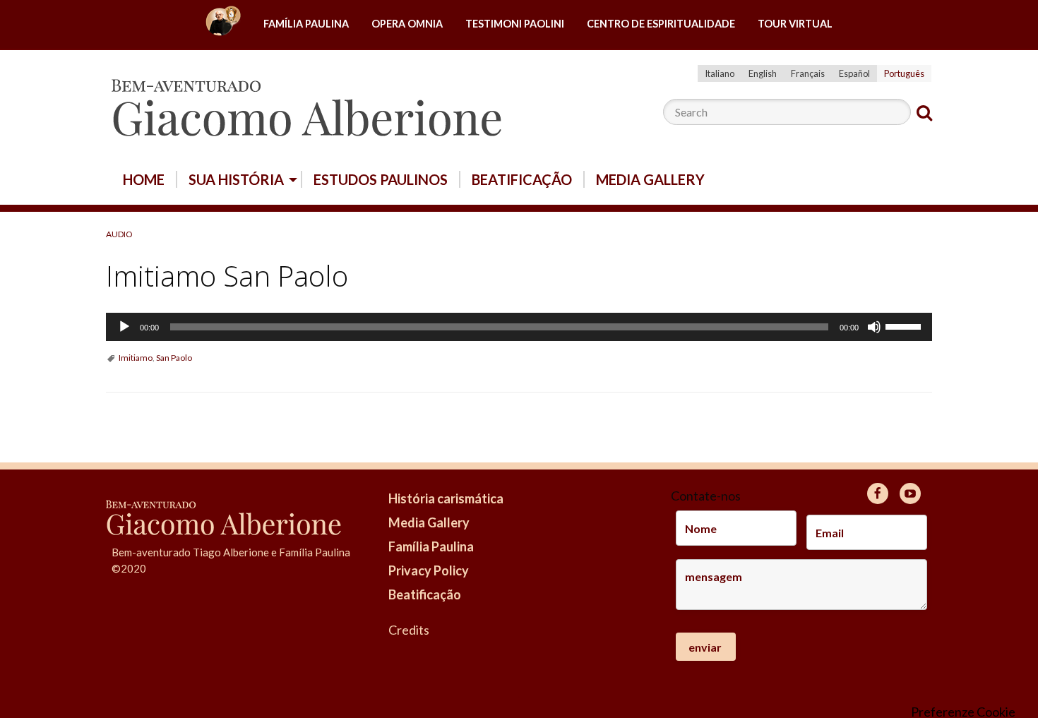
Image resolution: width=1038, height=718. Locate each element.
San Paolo (174, 357)
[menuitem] (223, 24)
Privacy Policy (428, 570)
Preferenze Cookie (963, 711)
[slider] (905, 325)
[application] (519, 327)
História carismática (445, 498)
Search (924, 113)
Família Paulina (306, 24)
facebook (877, 493)
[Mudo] (874, 327)
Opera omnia (407, 24)
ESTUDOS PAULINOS (381, 179)
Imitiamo (136, 357)
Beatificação (522, 179)
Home (223, 24)
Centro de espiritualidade (661, 24)
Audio (119, 234)
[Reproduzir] (124, 327)
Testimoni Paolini (514, 24)
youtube (910, 493)
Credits (408, 630)
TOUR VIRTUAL (795, 24)
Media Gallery (650, 179)
